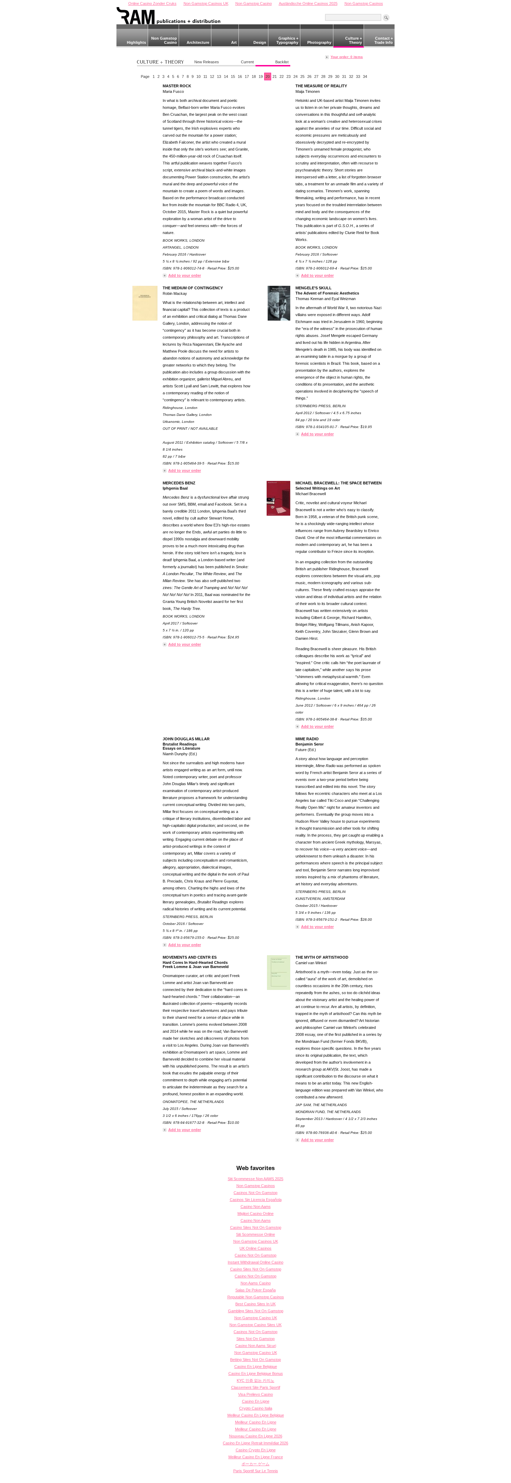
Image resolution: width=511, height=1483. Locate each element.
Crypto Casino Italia (255, 1408)
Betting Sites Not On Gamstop (255, 1359)
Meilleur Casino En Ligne (255, 1422)
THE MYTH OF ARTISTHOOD (321, 957)
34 (365, 76)
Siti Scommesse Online (255, 1234)
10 (198, 76)
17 (247, 76)
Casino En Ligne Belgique (255, 1366)
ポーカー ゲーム (255, 1464)
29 (330, 76)
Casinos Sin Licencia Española (256, 1200)
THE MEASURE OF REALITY (321, 86)
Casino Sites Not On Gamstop (255, 1227)
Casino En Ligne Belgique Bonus (255, 1373)
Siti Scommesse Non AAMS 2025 (255, 1179)
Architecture (198, 42)
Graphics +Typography (287, 40)
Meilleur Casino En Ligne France (255, 1457)
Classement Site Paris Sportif (255, 1387)
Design (259, 42)
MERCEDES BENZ (179, 483)
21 (275, 76)
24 (295, 76)
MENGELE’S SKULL (313, 288)
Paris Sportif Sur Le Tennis (255, 1471)
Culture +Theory (353, 40)
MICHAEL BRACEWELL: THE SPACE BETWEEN (338, 483)
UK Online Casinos (255, 1248)
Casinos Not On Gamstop (255, 1193)
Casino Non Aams (256, 1206)
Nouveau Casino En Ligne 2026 (255, 1436)
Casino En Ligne (255, 1401)
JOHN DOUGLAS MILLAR (186, 739)
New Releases (206, 62)
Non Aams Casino (256, 1283)
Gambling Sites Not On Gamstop (255, 1311)
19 (261, 76)
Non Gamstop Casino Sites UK (255, 1325)
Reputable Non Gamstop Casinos (255, 1297)
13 (219, 76)
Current (247, 62)
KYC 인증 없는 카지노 (255, 1380)
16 (240, 76)
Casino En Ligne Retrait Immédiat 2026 (255, 1443)
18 (254, 76)
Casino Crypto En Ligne (256, 1450)
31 (344, 76)
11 (205, 76)
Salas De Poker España (255, 1290)
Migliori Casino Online (255, 1213)
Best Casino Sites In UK (255, 1304)
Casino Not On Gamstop (255, 1255)
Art (234, 42)
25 (302, 76)
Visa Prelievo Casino (255, 1394)
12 (212, 76)
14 (226, 76)
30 (337, 76)
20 (268, 76)
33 (358, 76)
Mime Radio (307, 739)
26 (309, 76)
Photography (319, 42)
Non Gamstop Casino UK (255, 1318)
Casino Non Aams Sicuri (255, 1346)
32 (351, 76)
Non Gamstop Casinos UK (255, 1241)
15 (233, 76)
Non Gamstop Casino (164, 40)
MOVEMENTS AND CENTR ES (190, 957)
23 (288, 76)
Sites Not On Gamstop (255, 1339)
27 (316, 76)
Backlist (282, 62)
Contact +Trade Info (383, 40)
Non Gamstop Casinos (255, 1186)
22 (281, 76)
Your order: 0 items (347, 57)
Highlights (136, 42)
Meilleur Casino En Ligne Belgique (255, 1415)
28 (323, 76)
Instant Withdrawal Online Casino (255, 1262)
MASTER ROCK (177, 86)
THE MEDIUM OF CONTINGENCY (193, 288)
